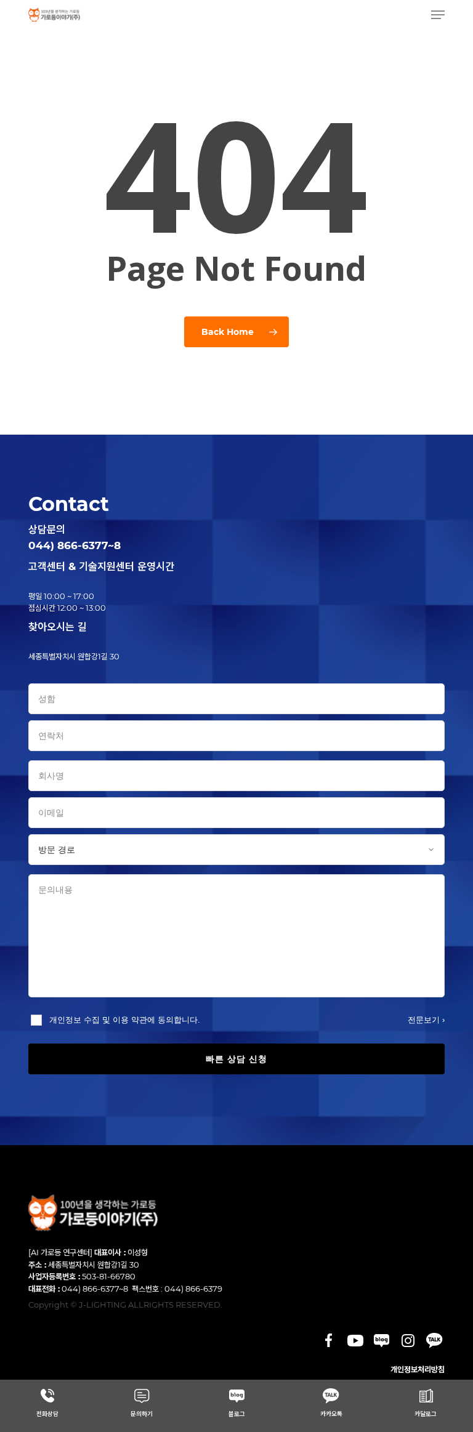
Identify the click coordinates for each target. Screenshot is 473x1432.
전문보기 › (426, 1019)
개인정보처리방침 (417, 1369)
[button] (438, 15)
